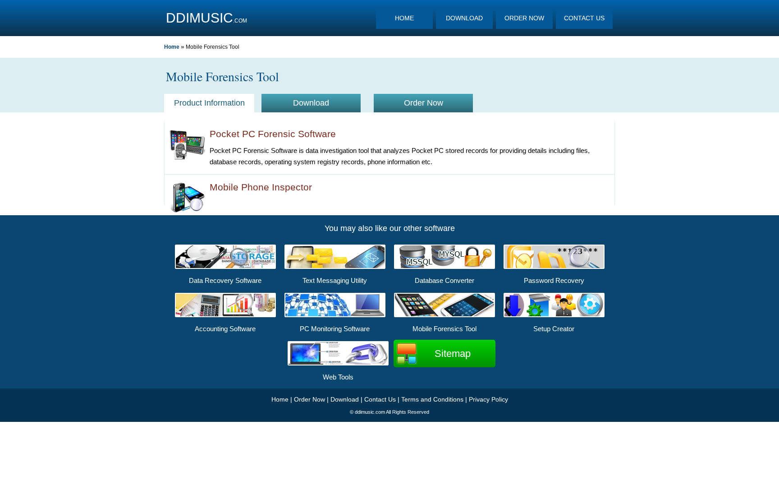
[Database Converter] (444, 268)
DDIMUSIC (199, 17)
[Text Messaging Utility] (335, 268)
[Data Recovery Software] (225, 268)
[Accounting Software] (225, 316)
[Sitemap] (444, 341)
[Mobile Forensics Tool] (444, 316)
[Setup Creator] (554, 316)
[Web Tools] (338, 364)
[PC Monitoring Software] (335, 316)
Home (171, 47)
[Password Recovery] (554, 268)
